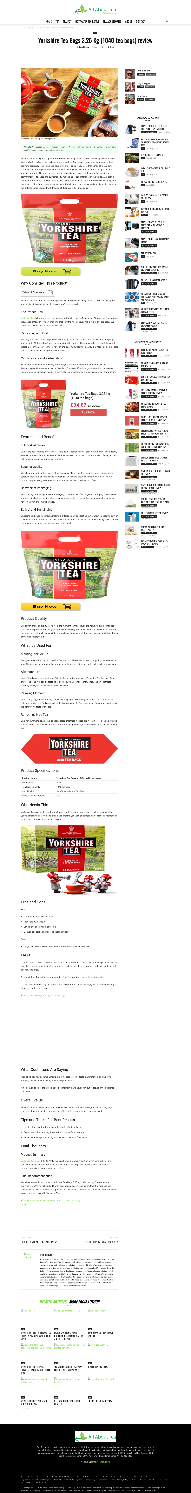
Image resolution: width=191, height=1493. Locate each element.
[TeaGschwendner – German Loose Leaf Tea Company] (69, 1353)
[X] (97, 58)
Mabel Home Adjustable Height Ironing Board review (155, 486)
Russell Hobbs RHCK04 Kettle (58, 1477)
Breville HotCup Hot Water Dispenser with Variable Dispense (154, 225)
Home (49, 21)
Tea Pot (67, 21)
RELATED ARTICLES (53, 1301)
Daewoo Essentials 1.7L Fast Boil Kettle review (154, 459)
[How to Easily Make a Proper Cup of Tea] (132, 199)
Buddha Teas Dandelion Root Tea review (154, 364)
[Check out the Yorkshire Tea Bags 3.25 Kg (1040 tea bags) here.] (69, 271)
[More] (117, 58)
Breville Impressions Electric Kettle (155, 241)
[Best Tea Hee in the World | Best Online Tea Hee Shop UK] (95, 9)
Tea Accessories (112, 21)
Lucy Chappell (144, 83)
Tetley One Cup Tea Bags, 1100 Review (100, 1241)
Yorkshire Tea (28, 318)
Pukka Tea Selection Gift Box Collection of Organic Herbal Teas (155, 142)
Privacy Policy (122, 1480)
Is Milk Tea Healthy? (98, 1366)
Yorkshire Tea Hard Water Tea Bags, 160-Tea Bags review (155, 445)
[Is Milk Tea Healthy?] (103, 1353)
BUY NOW (88, 412)
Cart (44, 1482)
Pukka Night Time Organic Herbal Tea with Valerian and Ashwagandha (154, 296)
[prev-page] (22, 1410)
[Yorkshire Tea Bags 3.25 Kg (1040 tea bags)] (69, 228)
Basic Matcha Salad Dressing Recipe (86, 1477)
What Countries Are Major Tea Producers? (34, 1402)
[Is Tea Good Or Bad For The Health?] (69, 1388)
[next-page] (27, 1410)
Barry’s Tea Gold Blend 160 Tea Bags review (155, 378)
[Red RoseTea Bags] (132, 257)
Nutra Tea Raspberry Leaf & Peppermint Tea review (154, 391)
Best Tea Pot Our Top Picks (113, 1477)
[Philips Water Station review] (132, 517)
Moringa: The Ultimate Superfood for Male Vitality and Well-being (68, 1336)
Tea (57, 21)
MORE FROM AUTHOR (84, 1301)
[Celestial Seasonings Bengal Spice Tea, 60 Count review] (132, 434)
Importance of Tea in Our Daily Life (100, 1334)
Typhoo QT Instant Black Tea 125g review (154, 351)
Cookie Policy (90, 1480)
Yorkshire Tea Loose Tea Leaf (154, 181)
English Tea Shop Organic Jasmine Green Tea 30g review (155, 500)
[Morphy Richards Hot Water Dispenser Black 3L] (132, 270)
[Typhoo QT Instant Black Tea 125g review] (132, 353)
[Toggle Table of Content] (49, 292)
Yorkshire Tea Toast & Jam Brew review (153, 405)
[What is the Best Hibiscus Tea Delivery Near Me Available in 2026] (36, 1319)
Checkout (36, 1482)
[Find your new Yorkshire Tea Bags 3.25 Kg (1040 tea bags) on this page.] (69, 607)
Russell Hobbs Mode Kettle (154, 280)
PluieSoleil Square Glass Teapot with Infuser (144, 1477)
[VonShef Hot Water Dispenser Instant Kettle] (132, 313)
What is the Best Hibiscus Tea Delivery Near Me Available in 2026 (36, 1336)
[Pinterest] (104, 58)
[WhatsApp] (110, 58)
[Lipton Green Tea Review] (103, 1388)
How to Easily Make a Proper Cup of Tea (154, 197)
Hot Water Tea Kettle (87, 21)
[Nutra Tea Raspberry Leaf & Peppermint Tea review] (132, 394)
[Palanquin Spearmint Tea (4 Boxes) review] (132, 530)
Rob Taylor (142, 96)
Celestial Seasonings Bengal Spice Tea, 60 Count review (154, 432)
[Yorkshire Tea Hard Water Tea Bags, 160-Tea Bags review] (132, 447)
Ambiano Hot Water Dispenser (33, 1477)
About (128, 21)
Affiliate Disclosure (137, 1480)
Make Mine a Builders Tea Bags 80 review (155, 472)
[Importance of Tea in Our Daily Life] (103, 1319)
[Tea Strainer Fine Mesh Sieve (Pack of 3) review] (132, 544)
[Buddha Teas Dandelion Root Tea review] (132, 367)
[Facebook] (91, 58)
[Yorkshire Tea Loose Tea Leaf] (132, 185)
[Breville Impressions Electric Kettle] (132, 243)
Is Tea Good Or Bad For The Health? (68, 1402)
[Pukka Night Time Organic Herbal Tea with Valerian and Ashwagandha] (132, 297)
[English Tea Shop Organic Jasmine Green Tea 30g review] (132, 502)
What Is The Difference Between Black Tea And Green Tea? (36, 1370)
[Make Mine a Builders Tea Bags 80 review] (132, 474)
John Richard (84, 47)
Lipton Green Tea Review (100, 1401)
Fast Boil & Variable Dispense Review (39, 1241)
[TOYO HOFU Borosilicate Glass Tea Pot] (132, 212)
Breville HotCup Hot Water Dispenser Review (154, 324)
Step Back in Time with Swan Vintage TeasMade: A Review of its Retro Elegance (51, 1480)
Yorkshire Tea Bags (30, 1161)
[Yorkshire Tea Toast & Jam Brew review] (132, 407)
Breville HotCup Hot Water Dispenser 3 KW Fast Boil (154, 127)
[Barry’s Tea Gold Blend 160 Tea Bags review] (132, 380)
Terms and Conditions (106, 1480)
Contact (140, 21)
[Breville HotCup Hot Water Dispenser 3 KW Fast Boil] (132, 129)
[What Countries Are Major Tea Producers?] (36, 1388)
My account (25, 1482)
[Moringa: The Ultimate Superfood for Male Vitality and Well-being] (69, 1319)
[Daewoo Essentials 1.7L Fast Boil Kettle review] (132, 461)
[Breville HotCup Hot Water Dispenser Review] (132, 326)
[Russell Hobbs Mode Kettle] (132, 284)
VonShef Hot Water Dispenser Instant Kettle (155, 310)
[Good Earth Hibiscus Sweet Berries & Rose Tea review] (132, 421)
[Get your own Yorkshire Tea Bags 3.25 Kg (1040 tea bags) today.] (69, 1203)
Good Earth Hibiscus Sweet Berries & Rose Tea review (154, 418)
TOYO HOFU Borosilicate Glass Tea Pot (155, 210)
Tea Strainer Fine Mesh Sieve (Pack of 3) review (154, 542)
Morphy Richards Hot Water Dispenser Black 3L (154, 268)
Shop (166, 1480)
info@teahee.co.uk (101, 1461)
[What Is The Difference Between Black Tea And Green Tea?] (36, 1353)
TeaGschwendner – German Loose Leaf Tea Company (68, 1368)
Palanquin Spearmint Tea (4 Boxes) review (154, 528)
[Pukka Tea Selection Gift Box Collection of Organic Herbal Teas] (132, 143)
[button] (166, 21)
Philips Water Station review (154, 513)
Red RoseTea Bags (149, 253)
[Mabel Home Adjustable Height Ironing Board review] (132, 488)
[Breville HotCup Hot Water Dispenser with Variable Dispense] (132, 226)
